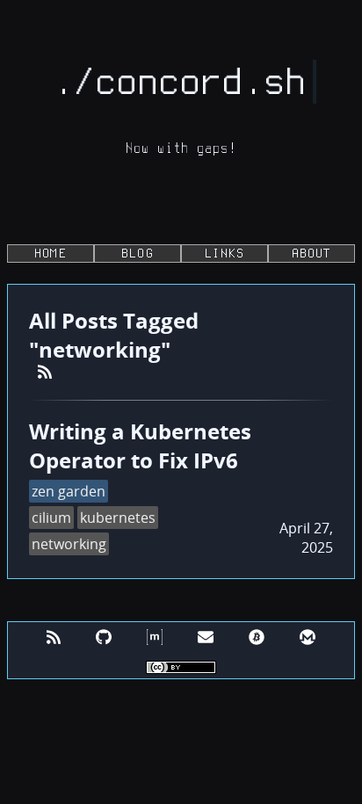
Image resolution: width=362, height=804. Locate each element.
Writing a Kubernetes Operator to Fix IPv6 (140, 445)
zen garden (68, 491)
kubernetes (118, 517)
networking (69, 544)
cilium (51, 517)
